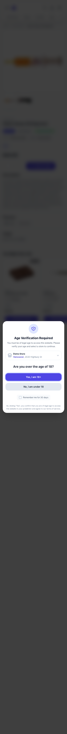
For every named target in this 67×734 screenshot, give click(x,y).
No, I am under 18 (34, 386)
